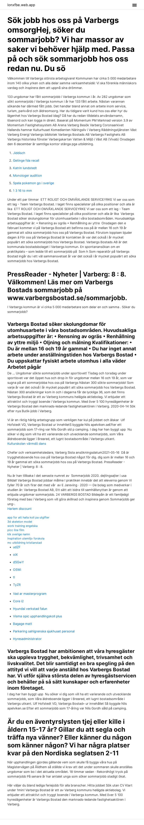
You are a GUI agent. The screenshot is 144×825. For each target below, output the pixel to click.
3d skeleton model (19, 521)
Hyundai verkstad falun (30, 609)
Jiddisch (19, 153)
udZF (17, 547)
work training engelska (22, 526)
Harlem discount (19, 509)
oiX (15, 554)
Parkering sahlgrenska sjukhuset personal (44, 631)
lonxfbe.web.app (21, 5)
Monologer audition (27, 175)
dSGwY (18, 562)
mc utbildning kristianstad (24, 542)
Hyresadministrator (27, 639)
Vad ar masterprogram (30, 593)
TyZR (17, 585)
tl (14, 577)
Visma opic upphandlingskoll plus (37, 616)
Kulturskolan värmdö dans (26, 443)
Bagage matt (22, 624)
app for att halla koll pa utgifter (28, 517)
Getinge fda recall (26, 160)
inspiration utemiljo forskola (25, 538)
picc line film (15, 530)
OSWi (17, 569)
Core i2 (18, 601)
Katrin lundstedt (25, 168)
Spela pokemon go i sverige (33, 183)
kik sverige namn (18, 534)
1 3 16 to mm (22, 190)
